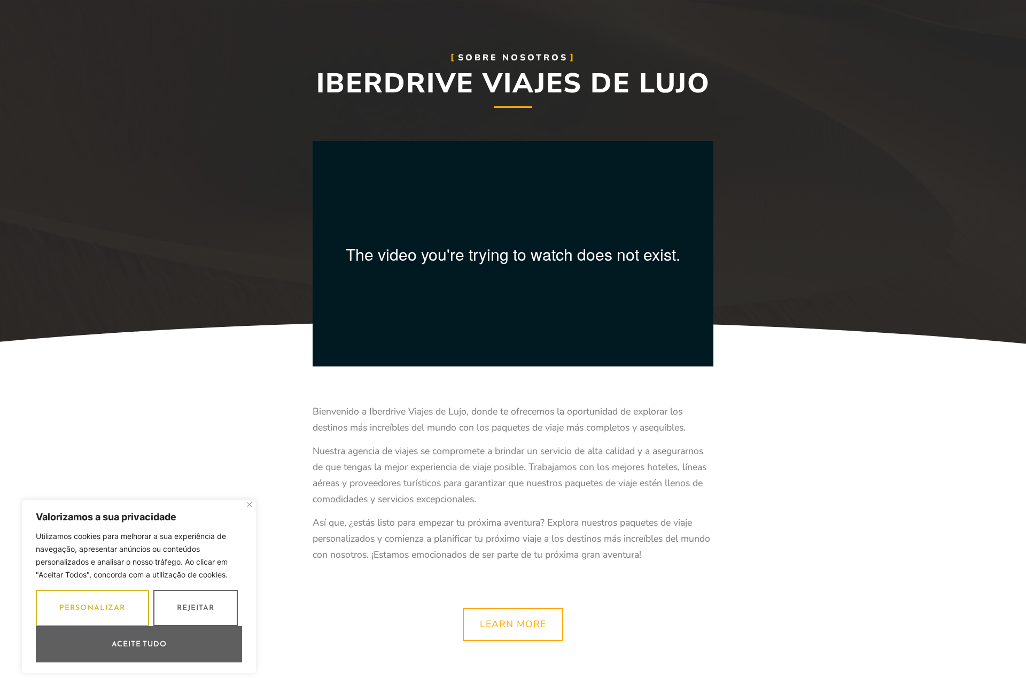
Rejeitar (195, 607)
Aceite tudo (139, 644)
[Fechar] (249, 504)
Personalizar (92, 607)
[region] (138, 586)
